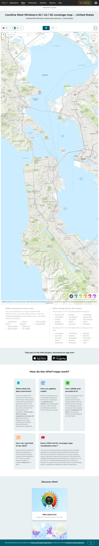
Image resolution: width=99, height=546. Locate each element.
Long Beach (73, 333)
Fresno (57, 340)
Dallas (71, 322)
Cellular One (26, 326)
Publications (32, 3)
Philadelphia (59, 324)
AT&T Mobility (12, 329)
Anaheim (72, 340)
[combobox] (6, 28)
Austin (85, 322)
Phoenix (71, 315)
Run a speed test (85, 3)
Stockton (86, 336)
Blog (60, 3)
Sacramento (59, 343)
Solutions (43, 3)
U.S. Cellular (26, 329)
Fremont (86, 340)
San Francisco (88, 319)
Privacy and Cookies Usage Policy (41, 542)
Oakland (72, 336)
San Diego (72, 319)
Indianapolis (87, 315)
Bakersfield (72, 338)
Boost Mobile (40, 324)
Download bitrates (53, 28)
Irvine (85, 343)
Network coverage (46, 28)
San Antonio (73, 317)
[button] (3, 34)
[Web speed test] (49, 500)
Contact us (24, 462)
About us (52, 3)
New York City (59, 315)
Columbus (86, 324)
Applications (14, 3)
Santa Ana (72, 343)
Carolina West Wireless (13, 316)
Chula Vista (87, 338)
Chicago (57, 319)
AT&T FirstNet (40, 322)
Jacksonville (87, 317)
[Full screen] (95, 28)
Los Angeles (59, 317)
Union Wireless (13, 326)
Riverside (86, 333)
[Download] (40, 358)
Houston (58, 322)
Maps (23, 3)
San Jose (72, 324)
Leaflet (3, 301)
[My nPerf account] (95, 3)
